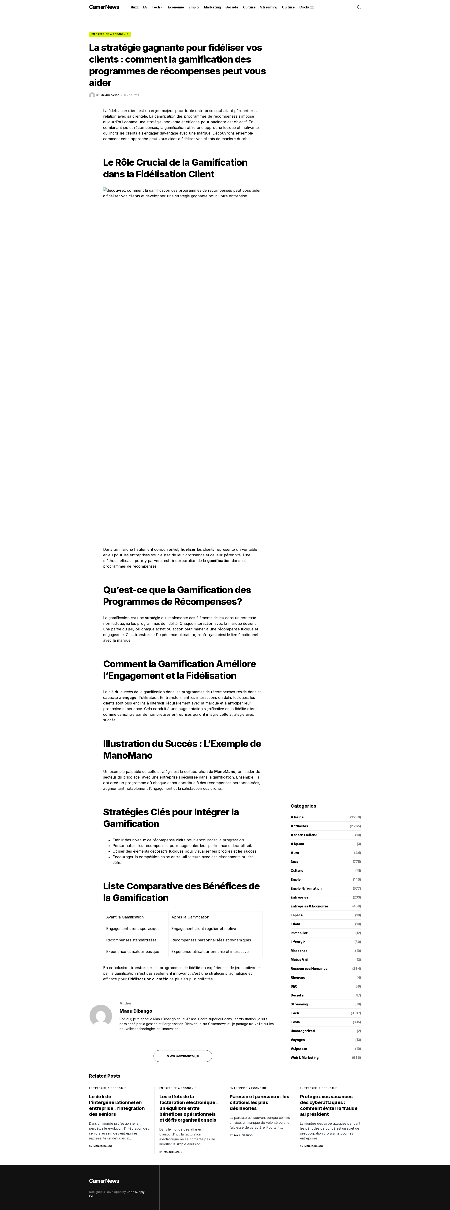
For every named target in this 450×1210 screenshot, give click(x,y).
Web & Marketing (305, 1058)
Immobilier (299, 933)
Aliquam (297, 844)
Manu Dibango (136, 1011)
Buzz (295, 862)
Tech (295, 1013)
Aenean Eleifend (304, 835)
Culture (297, 871)
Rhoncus (298, 977)
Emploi (296, 879)
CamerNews (104, 7)
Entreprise (299, 897)
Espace (297, 915)
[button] (359, 7)
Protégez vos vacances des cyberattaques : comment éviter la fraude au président (328, 1105)
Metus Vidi (299, 960)
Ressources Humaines (309, 968)
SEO (294, 986)
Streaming (299, 1004)
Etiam (295, 924)
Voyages (298, 1040)
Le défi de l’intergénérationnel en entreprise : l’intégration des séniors (117, 1105)
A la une (297, 817)
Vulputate (299, 1049)
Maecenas (299, 951)
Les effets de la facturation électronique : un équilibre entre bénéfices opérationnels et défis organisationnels (188, 1108)
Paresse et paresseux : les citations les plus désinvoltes (259, 1102)
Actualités (299, 826)
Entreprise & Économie (109, 34)
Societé (297, 995)
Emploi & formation (306, 888)
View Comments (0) (183, 1056)
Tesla (295, 1022)
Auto (295, 853)
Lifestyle (298, 942)
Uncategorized (303, 1031)
